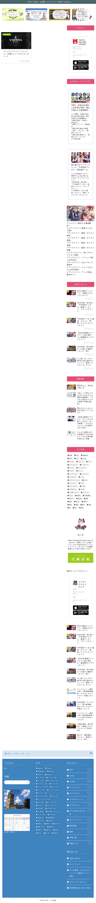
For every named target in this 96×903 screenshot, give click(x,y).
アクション (81, 461)
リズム (71, 495)
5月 (23, 753)
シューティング (73, 474)
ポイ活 (83, 486)
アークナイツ (85, 464)
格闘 (77, 504)
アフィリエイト (73, 464)
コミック (80, 471)
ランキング (86, 492)
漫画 (90, 504)
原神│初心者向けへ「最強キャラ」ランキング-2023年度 (80, 137)
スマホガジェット (79, 799)
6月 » (12, 832)
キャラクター (79, 793)
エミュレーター (82, 467)
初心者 (79, 498)
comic (79, 776)
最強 (70, 504)
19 (21, 825)
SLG (77, 458)
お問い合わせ (74, 858)
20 (24, 825)
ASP (79, 770)
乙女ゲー (71, 498)
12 (21, 823)
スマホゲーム (72, 477)
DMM (70, 455)
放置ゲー (85, 501)
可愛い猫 (79, 837)
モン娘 (82, 489)
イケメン (71, 467)
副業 (87, 498)
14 (28, 823)
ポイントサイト (73, 486)
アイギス (71, 461)
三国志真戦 (87, 495)
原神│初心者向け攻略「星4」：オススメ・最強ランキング (80, 131)
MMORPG (85, 455)
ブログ (82, 483)
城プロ (77, 501)
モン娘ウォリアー (74, 492)
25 (17, 827)
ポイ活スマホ (72, 489)
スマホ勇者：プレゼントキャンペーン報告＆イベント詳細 (79, 873)
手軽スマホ (79, 843)
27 (24, 827)
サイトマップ (74, 864)
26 (21, 827)
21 (28, 825)
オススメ (71, 471)
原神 (70, 501)
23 (10, 827)
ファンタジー (72, 483)
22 (6, 827)
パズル (85, 480)
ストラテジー (85, 474)
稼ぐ (75, 508)
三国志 (78, 495)
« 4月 (6, 832)
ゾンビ (82, 477)
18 (17, 825)
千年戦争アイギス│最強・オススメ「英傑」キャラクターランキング (80, 193)
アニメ (89, 461)
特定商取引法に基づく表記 (79, 888)
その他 (80, 781)
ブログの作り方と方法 (79, 812)
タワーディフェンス (74, 480)
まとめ (84, 458)
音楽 (82, 508)
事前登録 (79, 826)
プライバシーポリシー (78, 882)
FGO (77, 455)
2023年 (16, 753)
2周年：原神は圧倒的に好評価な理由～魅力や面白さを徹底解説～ (80, 116)
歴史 (83, 504)
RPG (70, 458)
